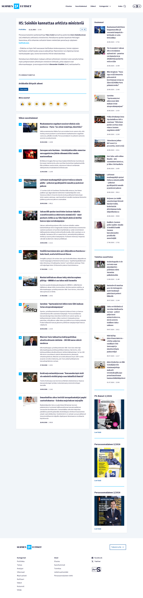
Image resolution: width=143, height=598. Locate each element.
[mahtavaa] (51, 104)
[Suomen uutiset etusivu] (13, 6)
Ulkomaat (21, 572)
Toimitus (57, 568)
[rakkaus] (58, 104)
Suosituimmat (81, 6)
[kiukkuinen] (43, 104)
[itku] (36, 104)
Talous (19, 565)
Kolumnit (20, 586)
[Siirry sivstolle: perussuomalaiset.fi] (108, 569)
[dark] (134, 6)
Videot (93, 6)
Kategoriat (103, 6)
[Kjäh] (65, 104)
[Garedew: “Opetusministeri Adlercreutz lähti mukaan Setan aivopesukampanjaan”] (99, 103)
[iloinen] (29, 104)
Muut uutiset (22, 575)
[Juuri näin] (22, 104)
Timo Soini (23, 89)
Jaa (82, 29)
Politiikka (22, 29)
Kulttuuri (20, 579)
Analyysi (20, 568)
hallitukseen (24, 43)
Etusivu (69, 6)
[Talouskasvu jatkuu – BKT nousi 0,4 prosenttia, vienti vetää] (99, 145)
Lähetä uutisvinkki (61, 572)
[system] (137, 6)
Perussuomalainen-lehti (63, 575)
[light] (139, 6)
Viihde (19, 590)
